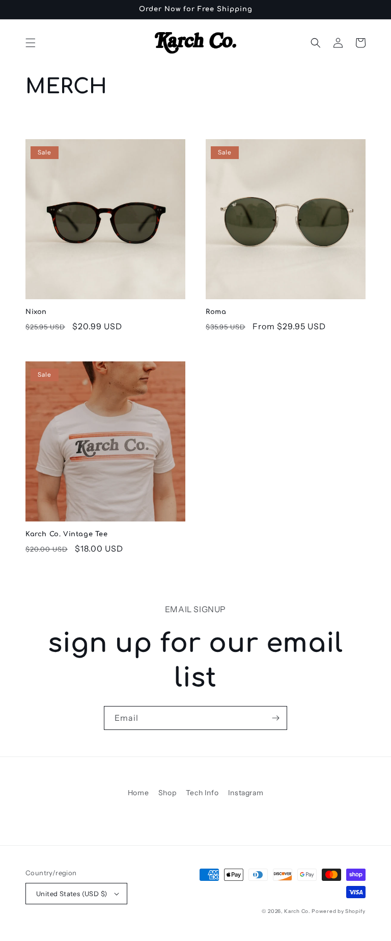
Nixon (36, 312)
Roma (216, 312)
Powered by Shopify (339, 911)
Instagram (245, 792)
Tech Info (202, 792)
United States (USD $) (71, 894)
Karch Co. (297, 911)
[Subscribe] (275, 718)
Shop (167, 792)
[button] (30, 43)
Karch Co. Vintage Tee (66, 534)
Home (138, 792)
